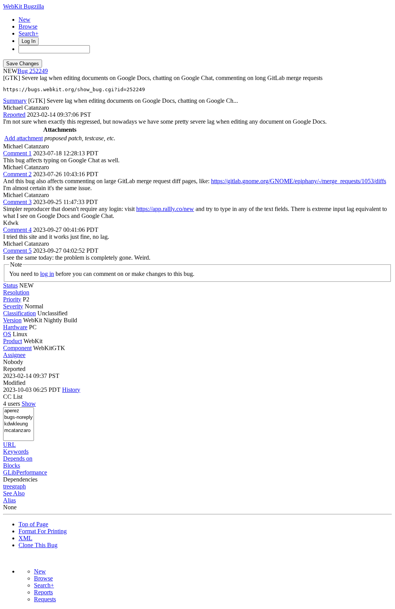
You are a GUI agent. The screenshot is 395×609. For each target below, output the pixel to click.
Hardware (15, 327)
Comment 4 (17, 229)
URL (9, 444)
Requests (45, 599)
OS (7, 334)
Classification (19, 313)
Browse (28, 26)
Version (12, 320)
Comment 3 (17, 202)
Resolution (16, 292)
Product (12, 341)
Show (29, 403)
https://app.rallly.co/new (165, 209)
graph (19, 486)
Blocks (11, 465)
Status (10, 285)
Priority (12, 299)
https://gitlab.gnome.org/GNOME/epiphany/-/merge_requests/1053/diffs (298, 181)
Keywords (16, 451)
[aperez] (18, 411)
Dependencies (20, 479)
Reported (14, 114)
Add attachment (23, 138)
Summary (15, 100)
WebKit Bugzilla (23, 6)
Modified (14, 382)
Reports (43, 592)
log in (47, 273)
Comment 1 (17, 153)
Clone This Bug (38, 545)
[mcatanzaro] (18, 430)
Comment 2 (17, 174)
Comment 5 (17, 250)
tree (7, 486)
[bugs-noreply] (18, 417)
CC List (12, 396)
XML (25, 538)
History (71, 389)
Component (17, 348)
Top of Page (33, 524)
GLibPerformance (25, 472)
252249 (38, 71)
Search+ (29, 33)
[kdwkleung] (18, 424)
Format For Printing (43, 531)
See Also (14, 493)
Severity (13, 306)
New (24, 19)
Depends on (17, 458)
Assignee (14, 355)
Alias (9, 500)
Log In (28, 41)
